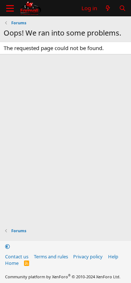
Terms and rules (51, 256)
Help (113, 256)
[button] (7, 246)
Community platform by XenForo (62, 276)
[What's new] (108, 8)
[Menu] (10, 8)
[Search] (122, 8)
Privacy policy (88, 256)
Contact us (16, 256)
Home (12, 263)
